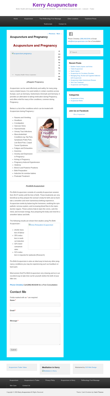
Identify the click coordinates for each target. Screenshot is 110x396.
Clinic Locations (73, 19)
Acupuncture (28, 19)
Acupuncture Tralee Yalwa (18, 367)
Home (16, 19)
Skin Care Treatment (77, 82)
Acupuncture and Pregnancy (79, 85)
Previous (51, 34)
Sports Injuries (75, 71)
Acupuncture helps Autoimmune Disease (83, 80)
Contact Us (62, 24)
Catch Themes (98, 392)
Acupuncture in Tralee (31, 380)
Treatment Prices (90, 19)
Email (13, 310)
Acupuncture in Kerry (77, 98)
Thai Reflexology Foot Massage (50, 19)
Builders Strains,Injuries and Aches (81, 66)
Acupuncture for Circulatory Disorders (82, 73)
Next (59, 34)
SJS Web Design (91, 367)
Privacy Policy (50, 380)
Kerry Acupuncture (55, 5)
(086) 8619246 (85, 39)
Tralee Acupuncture (77, 69)
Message (14, 321)
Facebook (71, 34)
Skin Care (13, 385)
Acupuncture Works (77, 100)
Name (13, 300)
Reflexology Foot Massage (90, 380)
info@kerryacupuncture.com (78, 41)
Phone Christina (17, 285)
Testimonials (48, 24)
